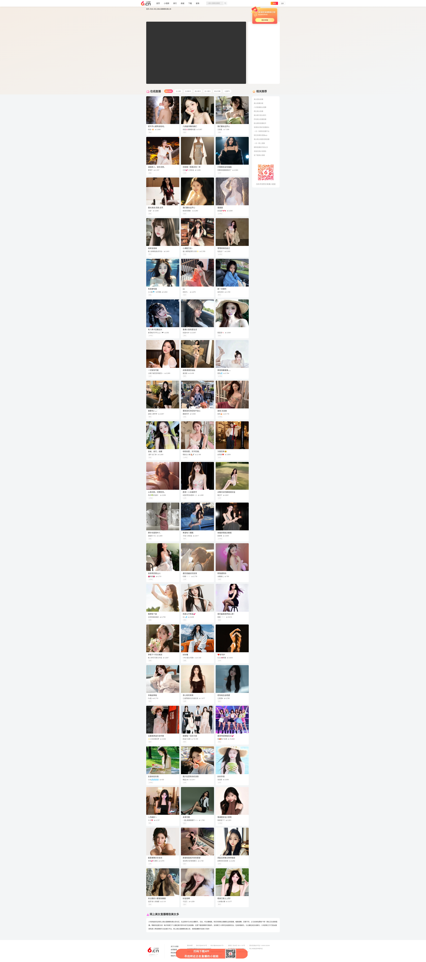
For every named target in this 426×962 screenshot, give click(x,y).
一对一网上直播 (259, 143)
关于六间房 (174, 946)
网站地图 (174, 953)
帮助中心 (174, 956)
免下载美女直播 (259, 155)
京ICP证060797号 (201, 945)
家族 (197, 3)
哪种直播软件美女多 (261, 147)
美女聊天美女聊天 (260, 115)
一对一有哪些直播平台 (261, 131)
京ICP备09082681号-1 (217, 945)
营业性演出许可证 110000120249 (259, 945)
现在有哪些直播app (260, 135)
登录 (274, 3)
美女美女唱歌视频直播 (261, 139)
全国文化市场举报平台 (217, 952)
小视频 (166, 3)
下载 (190, 3)
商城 (182, 3)
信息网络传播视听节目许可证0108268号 (199, 948)
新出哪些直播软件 (260, 123)
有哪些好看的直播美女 (261, 127)
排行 (175, 3)
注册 (282, 3)
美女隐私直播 (258, 99)
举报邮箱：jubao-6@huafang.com (238, 952)
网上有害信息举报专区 (256, 948)
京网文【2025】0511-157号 (236, 945)
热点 (151, 9)
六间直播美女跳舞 (260, 107)
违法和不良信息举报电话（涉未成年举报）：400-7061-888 (204, 955)
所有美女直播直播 (260, 119)
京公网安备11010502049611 (237, 948)
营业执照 (189, 945)
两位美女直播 (258, 111)
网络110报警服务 (192, 952)
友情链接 (174, 949)
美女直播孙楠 (258, 103)
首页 (158, 3)
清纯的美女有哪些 (260, 151)
